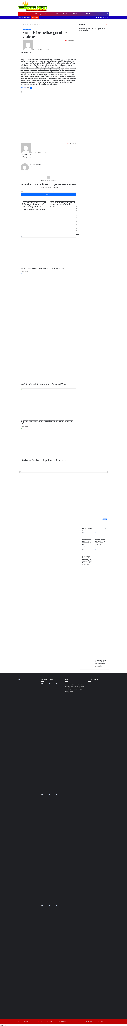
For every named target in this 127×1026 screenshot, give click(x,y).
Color (82, 684)
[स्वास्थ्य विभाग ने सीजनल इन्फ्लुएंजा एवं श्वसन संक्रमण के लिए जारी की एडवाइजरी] (59, 849)
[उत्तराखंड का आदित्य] (32, 6)
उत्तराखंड (24, 14)
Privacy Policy (101, 1021)
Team (66, 689)
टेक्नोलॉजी (36, 14)
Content (67, 686)
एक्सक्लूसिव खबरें (63, 14)
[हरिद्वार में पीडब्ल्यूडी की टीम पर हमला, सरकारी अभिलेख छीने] (44, 960)
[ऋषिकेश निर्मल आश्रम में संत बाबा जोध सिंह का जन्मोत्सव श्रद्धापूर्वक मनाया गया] (100, 604)
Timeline (75, 689)
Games (76, 686)
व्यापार (29, 29)
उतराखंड (25, 29)
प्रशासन (51, 14)
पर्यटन (46, 14)
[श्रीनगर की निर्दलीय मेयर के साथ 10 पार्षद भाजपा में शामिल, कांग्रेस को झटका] (100, 535)
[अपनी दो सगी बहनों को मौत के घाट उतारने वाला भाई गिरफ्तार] (52, 738)
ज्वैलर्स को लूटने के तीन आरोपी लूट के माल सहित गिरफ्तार (92, 29)
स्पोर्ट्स (70, 14)
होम (20, 14)
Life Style (82, 686)
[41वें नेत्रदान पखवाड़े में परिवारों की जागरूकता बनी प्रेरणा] (44, 685)
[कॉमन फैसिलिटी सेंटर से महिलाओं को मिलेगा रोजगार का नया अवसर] (52, 960)
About (66, 684)
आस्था (30, 14)
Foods (72, 686)
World (66, 691)
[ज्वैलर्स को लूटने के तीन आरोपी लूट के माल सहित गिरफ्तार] (52, 796)
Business (72, 684)
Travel (80, 689)
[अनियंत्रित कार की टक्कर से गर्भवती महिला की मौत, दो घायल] (88, 535)
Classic (77, 684)
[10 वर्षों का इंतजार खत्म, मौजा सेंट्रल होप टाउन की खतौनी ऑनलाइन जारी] (59, 685)
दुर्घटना (41, 14)
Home (95, 1021)
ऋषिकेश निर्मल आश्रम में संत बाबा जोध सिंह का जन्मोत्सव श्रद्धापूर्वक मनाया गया (100, 663)
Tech (71, 689)
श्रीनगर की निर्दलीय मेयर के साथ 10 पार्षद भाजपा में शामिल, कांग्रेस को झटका (100, 542)
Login (75, 14)
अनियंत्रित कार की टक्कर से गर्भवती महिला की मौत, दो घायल (86, 542)
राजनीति (56, 14)
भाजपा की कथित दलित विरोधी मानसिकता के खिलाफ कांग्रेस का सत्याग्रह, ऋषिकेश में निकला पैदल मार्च (87, 559)
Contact (106, 1021)
